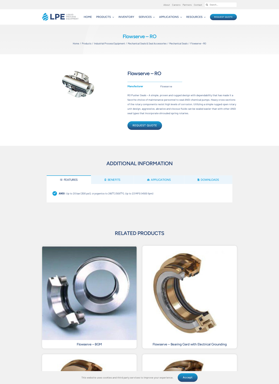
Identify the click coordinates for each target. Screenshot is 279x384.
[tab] (69, 179)
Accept (188, 377)
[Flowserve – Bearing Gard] (189, 356)
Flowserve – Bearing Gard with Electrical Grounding (190, 344)
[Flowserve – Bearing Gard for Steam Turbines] (89, 356)
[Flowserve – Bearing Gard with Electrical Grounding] (189, 248)
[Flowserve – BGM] (89, 248)
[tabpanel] (139, 193)
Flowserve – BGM (89, 344)
